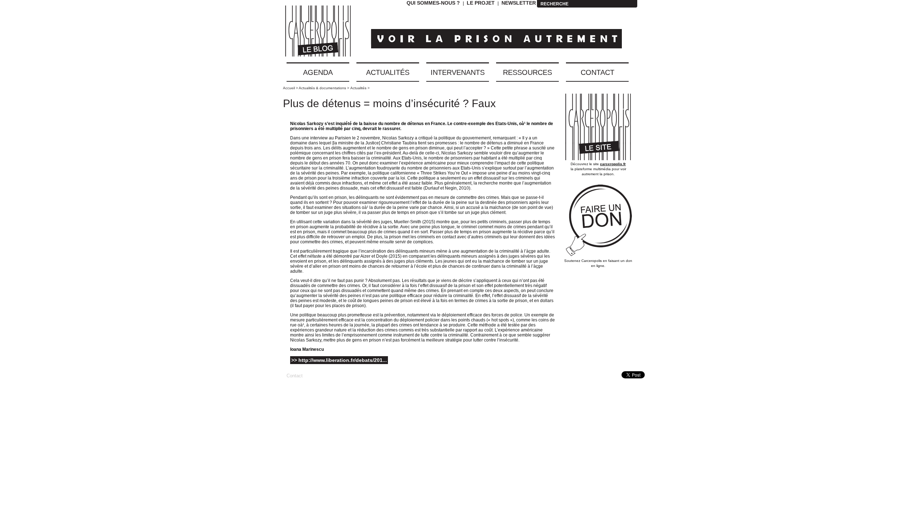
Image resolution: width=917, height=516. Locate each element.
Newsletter (518, 3)
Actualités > (360, 88)
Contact (597, 72)
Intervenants (458, 72)
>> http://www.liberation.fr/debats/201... (339, 360)
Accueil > (291, 88)
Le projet (481, 3)
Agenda (318, 72)
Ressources (527, 72)
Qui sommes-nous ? (433, 3)
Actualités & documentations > (324, 88)
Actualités (387, 72)
